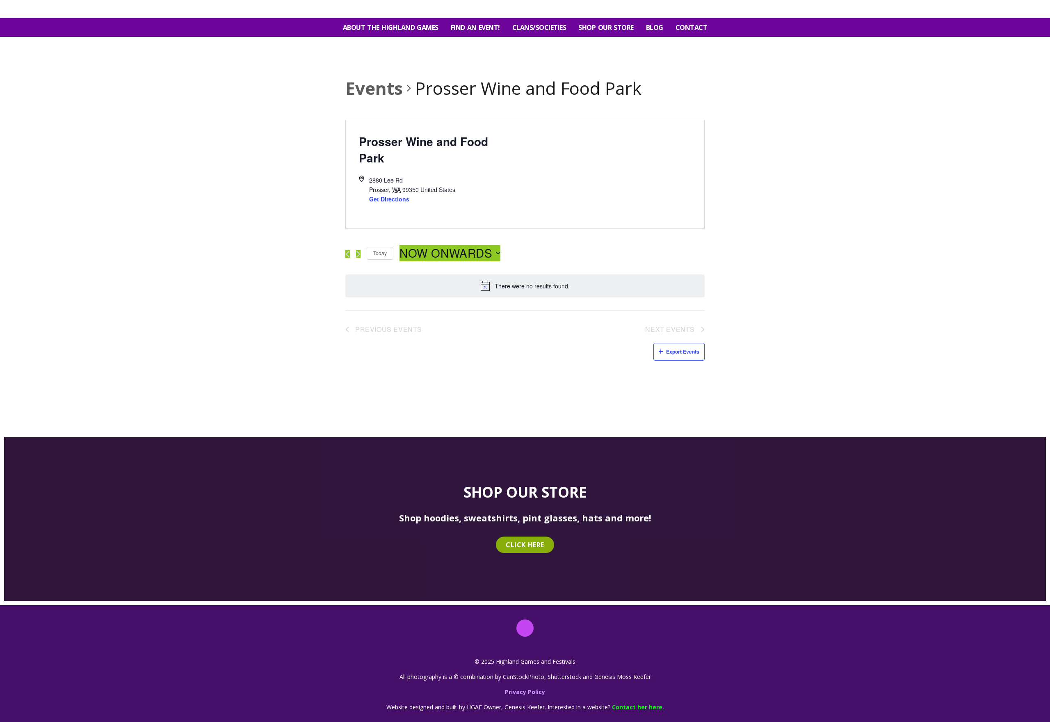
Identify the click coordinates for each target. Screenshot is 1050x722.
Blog (654, 27)
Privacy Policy (525, 692)
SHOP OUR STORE (605, 27)
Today (380, 252)
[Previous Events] (347, 254)
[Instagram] (525, 628)
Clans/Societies (539, 27)
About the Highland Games (390, 27)
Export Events (682, 351)
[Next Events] (358, 254)
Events (374, 88)
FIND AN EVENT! (475, 27)
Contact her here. (638, 707)
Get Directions (389, 199)
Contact (692, 27)
